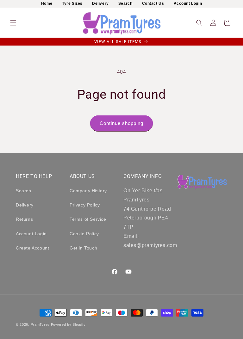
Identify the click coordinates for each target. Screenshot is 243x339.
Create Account (32, 247)
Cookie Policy (84, 233)
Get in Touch (83, 247)
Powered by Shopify (68, 324)
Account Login (188, 3)
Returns (24, 219)
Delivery (100, 3)
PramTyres (40, 324)
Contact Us (153, 3)
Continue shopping (121, 123)
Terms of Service (88, 219)
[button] (13, 23)
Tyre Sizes (72, 3)
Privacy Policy (85, 204)
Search (125, 3)
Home (47, 3)
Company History (88, 190)
